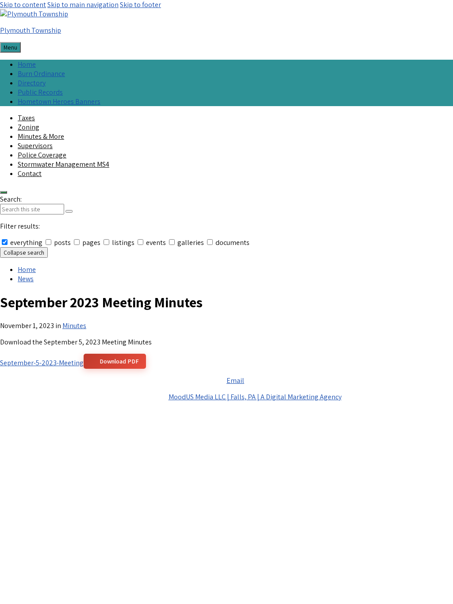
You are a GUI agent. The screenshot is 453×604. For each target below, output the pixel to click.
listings (123, 242)
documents (232, 242)
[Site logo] (34, 14)
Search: (11, 199)
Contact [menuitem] (30, 173)
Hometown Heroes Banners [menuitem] (59, 101)
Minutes (74, 325)
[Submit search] (69, 211)
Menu (10, 47)
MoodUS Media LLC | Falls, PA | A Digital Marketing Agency (255, 396)
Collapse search (24, 252)
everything (26, 242)
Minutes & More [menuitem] (41, 136)
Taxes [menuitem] (26, 117)
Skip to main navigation (83, 4)
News (26, 278)
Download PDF (119, 361)
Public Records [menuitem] (40, 92)
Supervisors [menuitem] (35, 145)
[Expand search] (3, 192)
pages (91, 242)
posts (62, 242)
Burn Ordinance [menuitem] (41, 73)
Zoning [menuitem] (28, 127)
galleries (190, 242)
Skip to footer (140, 4)
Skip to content (23, 4)
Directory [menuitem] (32, 83)
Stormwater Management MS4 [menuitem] (63, 164)
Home (27, 269)
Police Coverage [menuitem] (42, 155)
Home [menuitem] (27, 64)
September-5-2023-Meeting (42, 362)
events (156, 242)
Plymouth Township (30, 30)
